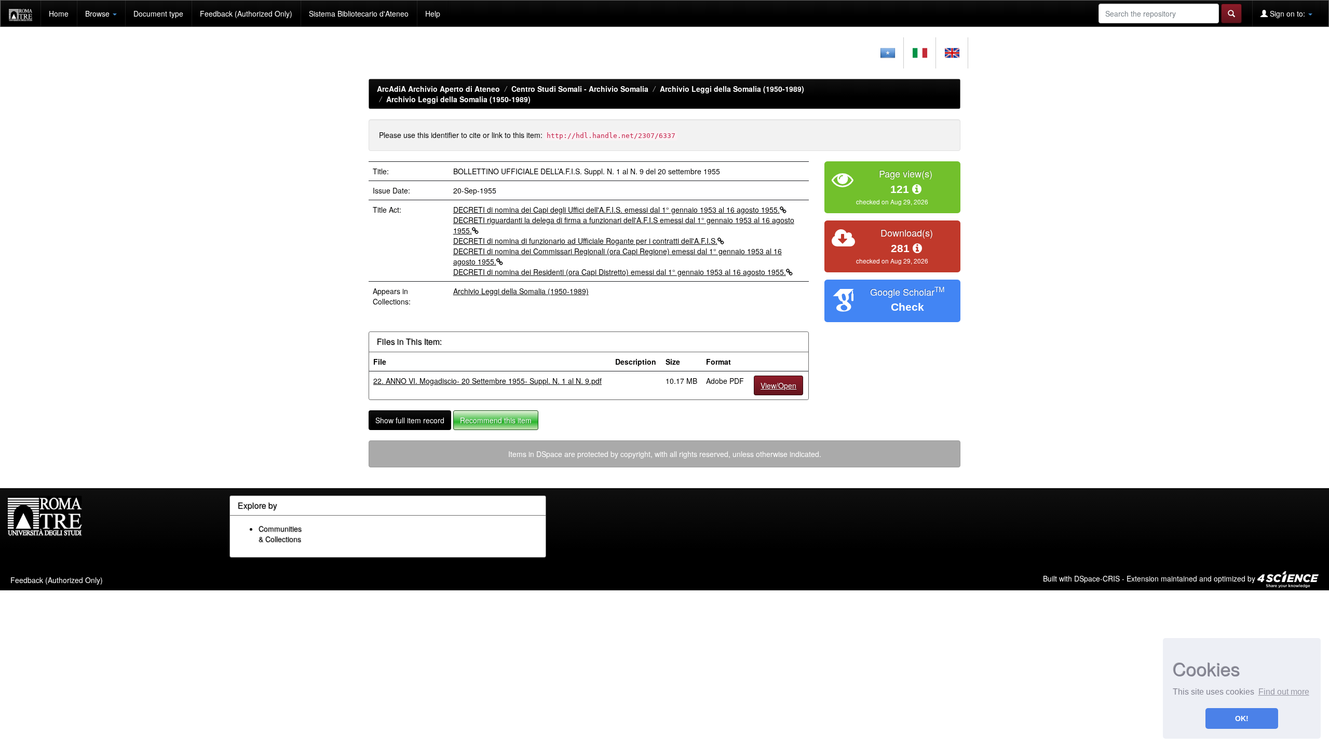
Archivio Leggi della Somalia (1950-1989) (732, 89)
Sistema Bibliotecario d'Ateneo (359, 13)
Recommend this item (496, 420)
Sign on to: (1287, 13)
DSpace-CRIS (1097, 578)
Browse (98, 13)
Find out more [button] (1283, 691)
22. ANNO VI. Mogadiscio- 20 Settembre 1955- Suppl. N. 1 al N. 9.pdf (487, 381)
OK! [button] (1242, 718)
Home (59, 13)
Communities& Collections (280, 533)
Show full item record (409, 420)
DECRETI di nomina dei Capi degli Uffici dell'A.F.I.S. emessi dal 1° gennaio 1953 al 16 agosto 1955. (616, 209)
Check (907, 307)
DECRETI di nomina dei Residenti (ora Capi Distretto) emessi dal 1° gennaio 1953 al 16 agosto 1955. (619, 272)
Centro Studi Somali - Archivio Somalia (579, 89)
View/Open (778, 385)
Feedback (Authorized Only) (246, 13)
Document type (158, 13)
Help (432, 13)
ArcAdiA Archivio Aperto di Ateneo (438, 89)
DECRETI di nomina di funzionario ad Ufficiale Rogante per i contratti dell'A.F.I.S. (585, 241)
